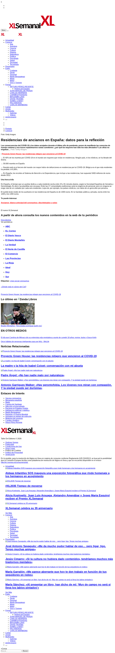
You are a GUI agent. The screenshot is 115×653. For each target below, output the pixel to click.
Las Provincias (13, 258)
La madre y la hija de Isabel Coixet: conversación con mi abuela (42, 365)
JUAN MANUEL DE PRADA (21, 91)
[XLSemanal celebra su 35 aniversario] (21, 503)
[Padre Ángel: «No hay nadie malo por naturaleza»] (22, 370)
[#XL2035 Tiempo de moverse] (18, 481)
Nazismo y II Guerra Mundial (16, 414)
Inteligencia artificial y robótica (17, 410)
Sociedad (14, 62)
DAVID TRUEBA (16, 99)
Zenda (8, 109)
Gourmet (13, 75)
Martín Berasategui (17, 77)
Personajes (9, 66)
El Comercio (11, 254)
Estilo (7, 68)
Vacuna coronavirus (13, 398)
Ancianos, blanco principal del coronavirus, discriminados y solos (29, 203)
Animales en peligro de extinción (18, 416)
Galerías (13, 113)
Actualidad (9, 40)
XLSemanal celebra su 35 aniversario (29, 508)
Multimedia (9, 111)
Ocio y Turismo (16, 83)
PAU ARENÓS (16, 103)
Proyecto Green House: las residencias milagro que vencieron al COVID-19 (33, 154)
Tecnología (14, 64)
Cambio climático (12, 420)
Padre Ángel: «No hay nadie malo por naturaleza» (32, 375)
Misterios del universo (14, 418)
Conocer (8, 42)
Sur (7, 276)
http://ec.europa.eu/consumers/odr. (14, 462)
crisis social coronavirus (19, 281)
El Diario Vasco (13, 235)
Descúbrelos (6, 220)
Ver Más (8, 513)
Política (13, 56)
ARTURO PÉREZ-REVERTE (22, 87)
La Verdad (10, 245)
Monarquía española (13, 400)
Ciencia (13, 48)
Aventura (13, 46)
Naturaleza (14, 54)
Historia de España (22, 89)
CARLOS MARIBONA (19, 105)
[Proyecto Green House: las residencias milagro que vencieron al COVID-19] (32, 351)
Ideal (7, 267)
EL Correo (10, 231)
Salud (12, 60)
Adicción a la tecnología (14, 406)
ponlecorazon (10, 117)
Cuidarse (13, 70)
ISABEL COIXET (16, 101)
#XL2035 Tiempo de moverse (23, 485)
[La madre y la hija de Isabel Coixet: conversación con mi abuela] (27, 361)
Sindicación (10, 454)
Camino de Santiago (13, 404)
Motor (12, 81)
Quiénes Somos (11, 442)
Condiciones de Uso (13, 446)
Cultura (13, 50)
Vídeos (12, 115)
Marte (7, 402)
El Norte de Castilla (15, 249)
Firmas (8, 85)
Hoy (7, 272)
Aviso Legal (10, 448)
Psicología (14, 58)
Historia (13, 52)
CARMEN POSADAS (18, 95)
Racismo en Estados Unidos (16, 408)
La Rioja (9, 263)
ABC (7, 226)
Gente (12, 73)
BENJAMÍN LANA (17, 97)
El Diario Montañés (15, 240)
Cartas (8, 107)
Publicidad (9, 444)
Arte (11, 44)
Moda (12, 79)
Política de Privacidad (14, 452)
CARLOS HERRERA (18, 93)
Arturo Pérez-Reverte (13, 422)
